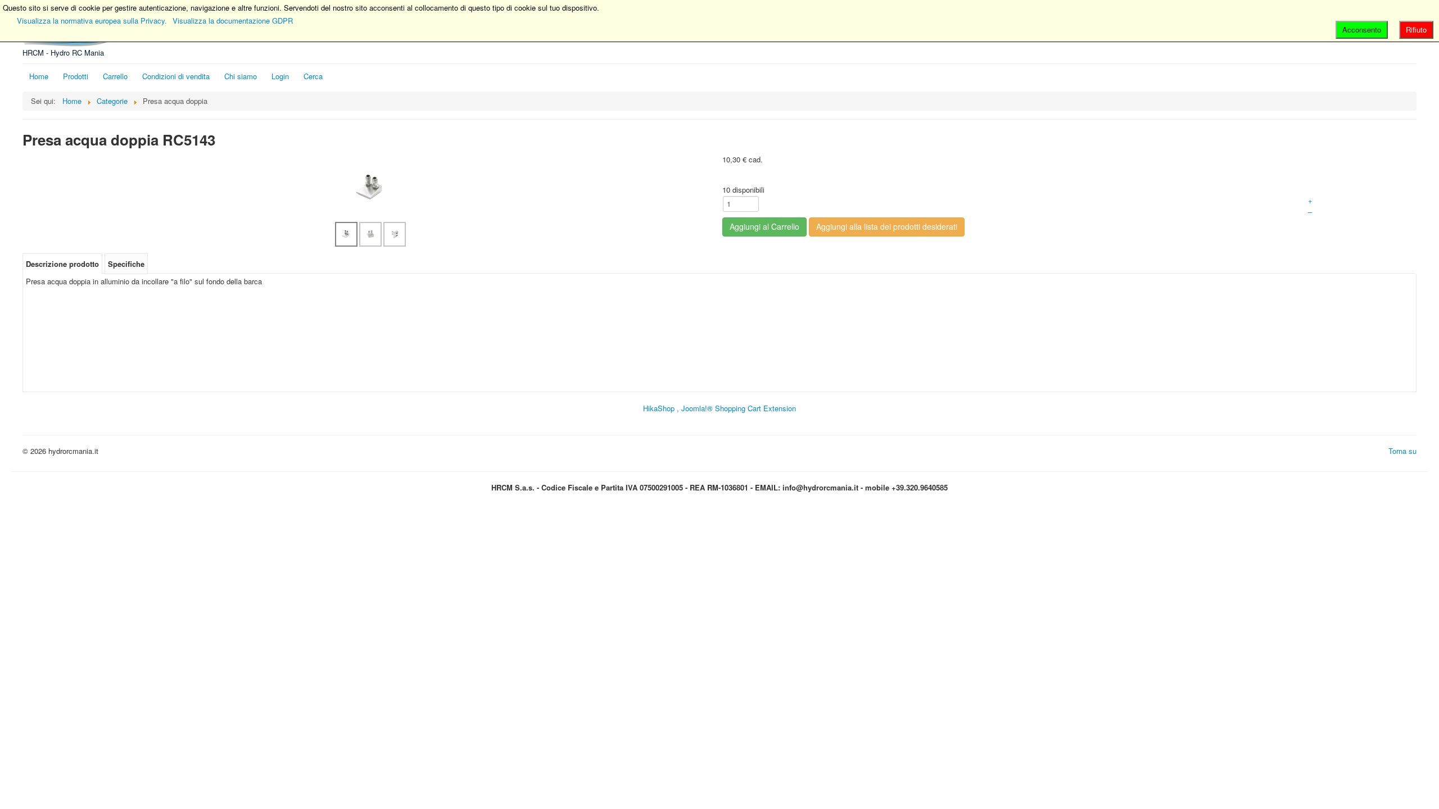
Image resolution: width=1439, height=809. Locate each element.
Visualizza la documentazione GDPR (233, 20)
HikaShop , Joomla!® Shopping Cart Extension (719, 408)
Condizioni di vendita (176, 76)
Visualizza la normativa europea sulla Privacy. (92, 20)
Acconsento (1361, 29)
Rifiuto (1416, 29)
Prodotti (75, 76)
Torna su (1402, 451)
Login (280, 76)
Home (38, 76)
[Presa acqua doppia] (371, 186)
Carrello (115, 76)
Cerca (313, 76)
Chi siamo (240, 76)
